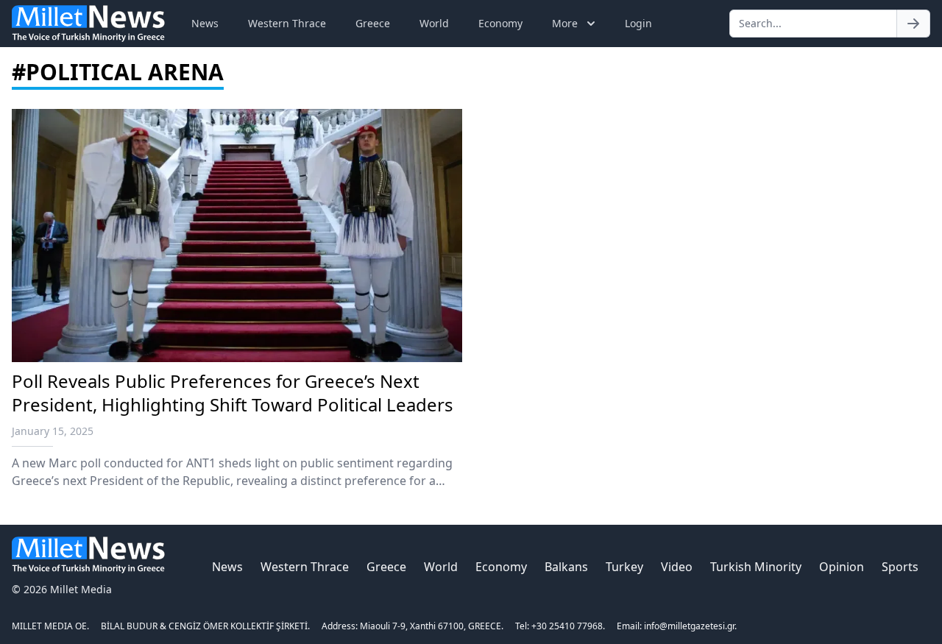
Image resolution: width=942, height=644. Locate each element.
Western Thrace (287, 23)
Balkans (566, 567)
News (205, 23)
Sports (900, 567)
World (434, 23)
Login (638, 23)
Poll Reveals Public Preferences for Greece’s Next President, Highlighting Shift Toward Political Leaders (232, 393)
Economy (500, 23)
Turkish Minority (755, 567)
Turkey (624, 567)
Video (677, 567)
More (565, 23)
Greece (372, 23)
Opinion (841, 567)
